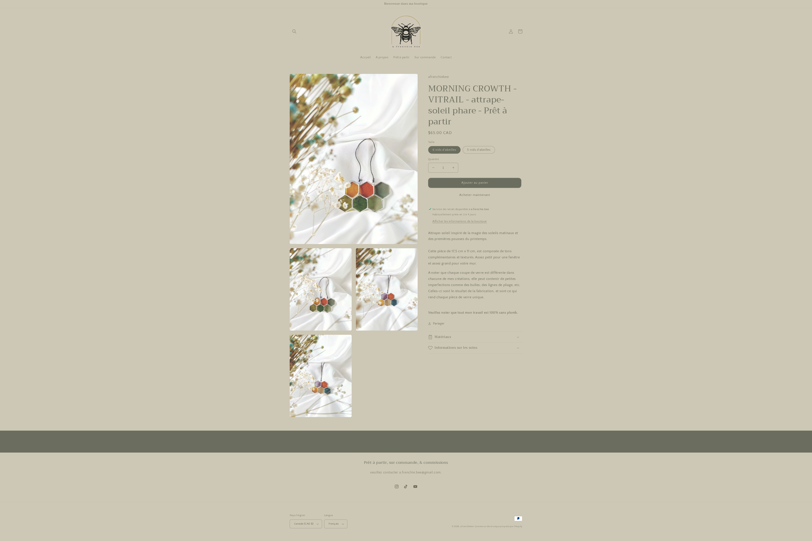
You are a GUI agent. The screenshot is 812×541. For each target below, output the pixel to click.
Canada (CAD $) (304, 523)
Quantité (433, 159)
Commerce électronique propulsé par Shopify (498, 526)
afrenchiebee (467, 526)
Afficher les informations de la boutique (459, 221)
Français (334, 523)
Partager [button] (438, 323)
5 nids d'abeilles (479, 150)
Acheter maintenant (474, 195)
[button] (294, 31)
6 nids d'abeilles (444, 150)
